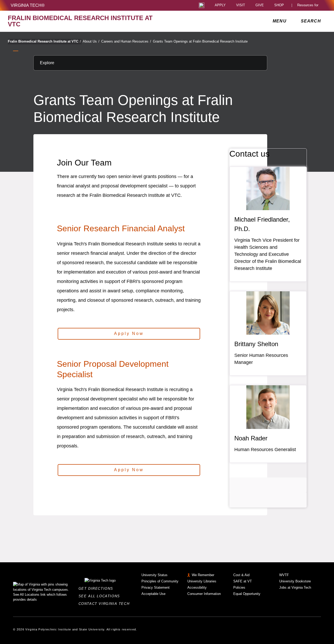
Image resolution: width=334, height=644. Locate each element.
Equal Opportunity (246, 594)
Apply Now (129, 333)
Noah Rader (250, 438)
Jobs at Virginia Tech (295, 587)
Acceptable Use (153, 594)
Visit (240, 5)
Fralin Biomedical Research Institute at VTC (44, 41)
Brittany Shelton (256, 343)
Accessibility (197, 587)
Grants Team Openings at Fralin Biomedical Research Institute (200, 41)
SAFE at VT (242, 581)
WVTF (284, 575)
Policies (239, 587)
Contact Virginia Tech (106, 604)
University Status (154, 575)
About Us (91, 41)
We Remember (203, 575)
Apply (220, 5)
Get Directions (97, 588)
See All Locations (101, 596)
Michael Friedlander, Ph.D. (262, 224)
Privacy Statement (155, 587)
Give (259, 5)
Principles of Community (159, 581)
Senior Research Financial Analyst (121, 228)
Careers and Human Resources (126, 41)
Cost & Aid (241, 575)
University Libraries (201, 581)
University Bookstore (295, 581)
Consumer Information (204, 594)
